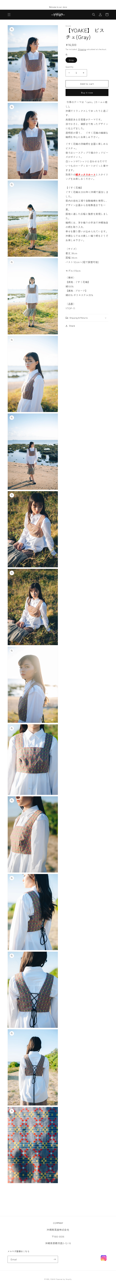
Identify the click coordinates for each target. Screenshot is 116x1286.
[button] (9, 14)
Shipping (82, 49)
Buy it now (87, 92)
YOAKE (53, 1279)
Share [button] (72, 325)
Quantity (69, 66)
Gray (71, 60)
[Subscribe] (54, 1259)
